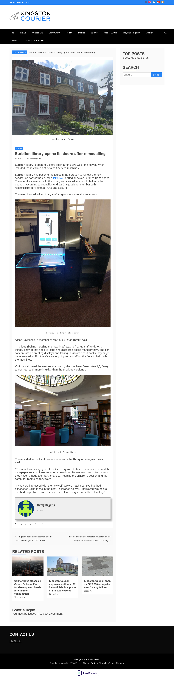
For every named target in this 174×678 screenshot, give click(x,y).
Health (69, 32)
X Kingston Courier (162, 2)
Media (15, 40)
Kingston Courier (146, 2)
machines (36, 524)
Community (54, 32)
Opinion (149, 32)
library (28, 524)
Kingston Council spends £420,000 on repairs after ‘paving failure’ (97, 584)
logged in (33, 613)
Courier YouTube (158, 2)
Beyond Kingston (131, 32)
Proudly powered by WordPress (66, 663)
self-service (45, 524)
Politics (81, 32)
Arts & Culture (110, 32)
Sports (94, 32)
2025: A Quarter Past (34, 40)
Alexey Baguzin (46, 505)
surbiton (54, 524)
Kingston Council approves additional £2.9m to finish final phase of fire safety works (62, 585)
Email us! (15, 640)
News (23, 32)
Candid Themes (116, 663)
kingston (21, 524)
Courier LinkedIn (154, 2)
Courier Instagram (149, 2)
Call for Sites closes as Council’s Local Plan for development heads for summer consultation (27, 587)
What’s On (37, 32)
